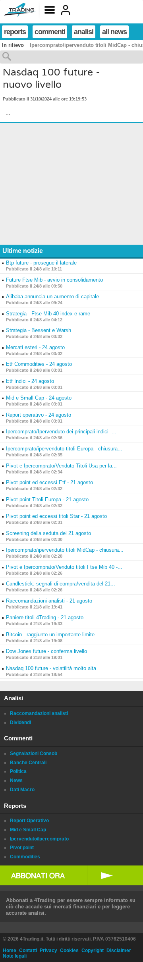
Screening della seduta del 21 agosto (48, 533)
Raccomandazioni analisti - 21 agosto (49, 601)
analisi (83, 32)
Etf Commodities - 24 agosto (39, 364)
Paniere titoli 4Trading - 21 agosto (44, 617)
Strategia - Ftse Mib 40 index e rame (48, 314)
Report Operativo (29, 820)
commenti (50, 32)
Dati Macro (22, 789)
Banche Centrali (28, 762)
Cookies (69, 950)
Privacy (48, 950)
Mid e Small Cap (28, 830)
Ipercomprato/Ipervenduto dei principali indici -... (61, 432)
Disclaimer (118, 950)
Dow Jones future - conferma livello (46, 651)
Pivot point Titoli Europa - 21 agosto (47, 499)
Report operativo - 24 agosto (38, 415)
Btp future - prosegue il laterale (41, 263)
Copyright (92, 950)
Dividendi (20, 722)
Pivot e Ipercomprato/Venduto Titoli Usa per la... (61, 466)
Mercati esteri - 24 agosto (35, 347)
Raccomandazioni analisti (39, 713)
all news (114, 32)
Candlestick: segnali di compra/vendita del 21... (60, 584)
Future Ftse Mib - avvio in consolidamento (54, 280)
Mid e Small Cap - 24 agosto (39, 398)
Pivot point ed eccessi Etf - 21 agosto (49, 482)
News (16, 780)
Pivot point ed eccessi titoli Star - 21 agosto (56, 516)
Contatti (28, 950)
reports (15, 32)
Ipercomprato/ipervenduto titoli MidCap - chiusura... (65, 550)
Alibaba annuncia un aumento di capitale (52, 296)
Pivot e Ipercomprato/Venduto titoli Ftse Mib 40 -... (64, 567)
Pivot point (22, 847)
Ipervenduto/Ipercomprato (39, 839)
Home (9, 950)
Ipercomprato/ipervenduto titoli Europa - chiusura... (64, 449)
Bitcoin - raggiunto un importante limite (50, 634)
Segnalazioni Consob (33, 753)
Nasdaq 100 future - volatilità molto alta (51, 668)
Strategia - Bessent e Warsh (38, 330)
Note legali (15, 956)
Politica (18, 771)
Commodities (25, 857)
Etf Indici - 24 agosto (30, 381)
